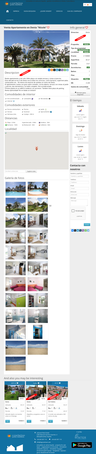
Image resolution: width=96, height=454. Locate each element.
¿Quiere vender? (45, 11)
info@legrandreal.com (44, 442)
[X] (54, 70)
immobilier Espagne (56, 449)
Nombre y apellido (76, 173)
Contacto (9, 20)
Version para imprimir (81, 94)
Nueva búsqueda (30, 11)
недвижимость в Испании (49, 447)
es (85, 4)
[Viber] (62, 70)
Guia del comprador (74, 11)
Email (72, 186)
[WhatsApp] (65, 70)
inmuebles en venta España (45, 445)
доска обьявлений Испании (46, 452)
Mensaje (73, 198)
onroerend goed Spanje (44, 451)
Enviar (87, 224)
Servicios (59, 11)
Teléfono (73, 179)
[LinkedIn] (57, 70)
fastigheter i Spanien (59, 451)
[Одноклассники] (52, 70)
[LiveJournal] (59, 70)
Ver (8, 421)
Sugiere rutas (31, 171)
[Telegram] (67, 70)
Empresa (16, 11)
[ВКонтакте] (49, 70)
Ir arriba (79, 432)
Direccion (73, 192)
